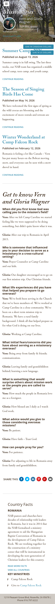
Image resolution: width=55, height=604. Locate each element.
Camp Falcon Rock (30, 585)
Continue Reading (12, 79)
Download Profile (12, 36)
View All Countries (18, 569)
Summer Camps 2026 (22, 51)
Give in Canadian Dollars (38, 46)
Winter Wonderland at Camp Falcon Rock (23, 140)
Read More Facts (17, 566)
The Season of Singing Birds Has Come (23, 92)
